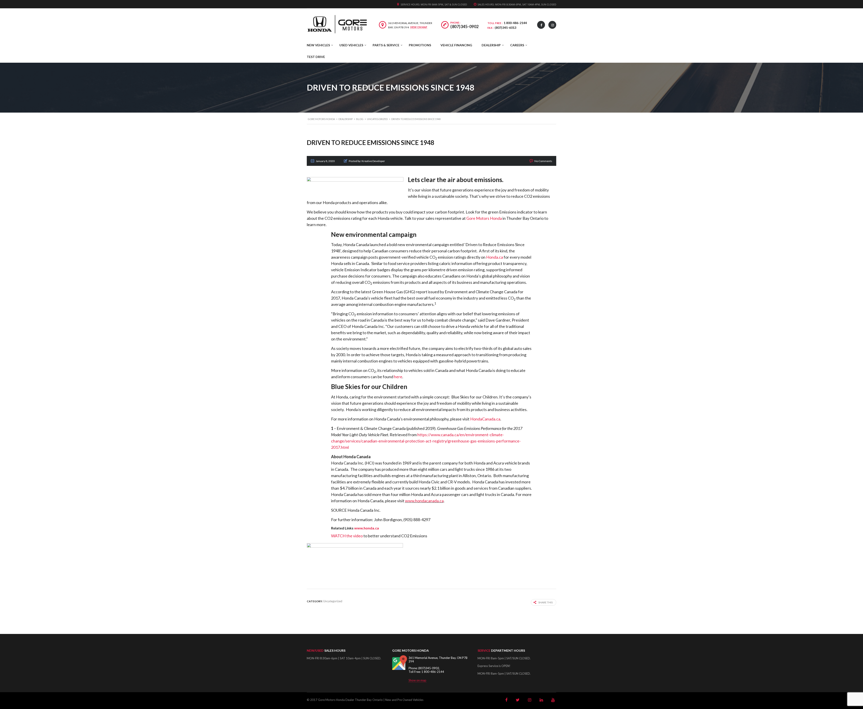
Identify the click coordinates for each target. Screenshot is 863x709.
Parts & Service (386, 45)
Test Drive (316, 57)
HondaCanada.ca (485, 418)
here (398, 376)
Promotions (420, 45)
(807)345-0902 (464, 26)
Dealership (491, 45)
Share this (545, 602)
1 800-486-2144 (515, 23)
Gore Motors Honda (484, 218)
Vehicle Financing (456, 45)
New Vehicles (318, 45)
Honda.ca (494, 257)
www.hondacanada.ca (424, 500)
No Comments (543, 161)
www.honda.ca (366, 528)
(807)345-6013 (505, 27)
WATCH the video (347, 535)
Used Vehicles (351, 45)
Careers (517, 45)
